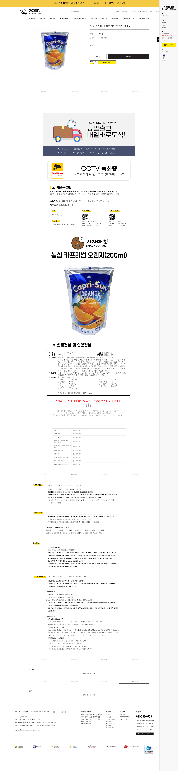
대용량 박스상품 (129, 18)
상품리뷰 (164, 20)
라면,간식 (108, 725)
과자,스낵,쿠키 (110, 721)
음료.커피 (104, 18)
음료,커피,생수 (110, 727)
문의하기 (164, 27)
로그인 (118, 11)
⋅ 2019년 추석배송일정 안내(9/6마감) (90, 717)
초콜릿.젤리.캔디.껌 (80, 18)
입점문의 (46, 712)
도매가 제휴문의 (143, 11)
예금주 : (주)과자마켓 (126, 719)
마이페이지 (132, 11)
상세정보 (43, 91)
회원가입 (124, 11)
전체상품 (32, 18)
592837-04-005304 (125, 717)
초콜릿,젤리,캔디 (110, 723)
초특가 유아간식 (144, 18)
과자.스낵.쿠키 (64, 18)
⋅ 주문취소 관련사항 (85, 723)
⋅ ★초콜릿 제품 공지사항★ (87, 721)
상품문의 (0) (134, 91)
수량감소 (98, 48)
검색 (106, 11)
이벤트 (163, 25)
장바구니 (164, 15)
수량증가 (95, 48)
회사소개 (17, 712)
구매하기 (128, 56)
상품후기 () (104, 91)
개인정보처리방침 (36, 712)
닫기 (158, 39)
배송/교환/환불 (74, 91)
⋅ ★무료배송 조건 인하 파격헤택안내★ (90, 719)
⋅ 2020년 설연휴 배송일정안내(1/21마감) (91, 714)
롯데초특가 (115, 18)
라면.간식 (94, 18)
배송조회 (164, 22)
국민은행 (122, 714)
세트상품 (42, 18)
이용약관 (25, 712)
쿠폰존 (152, 11)
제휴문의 (149, 734)
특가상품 (52, 18)
